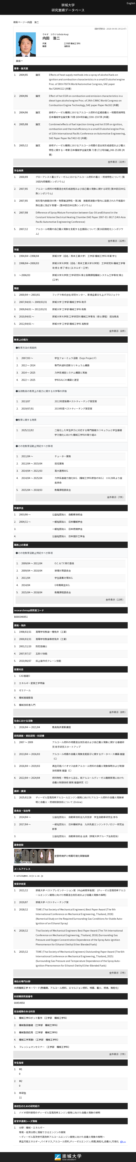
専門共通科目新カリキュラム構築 (72, 365)
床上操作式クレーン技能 (48, 660)
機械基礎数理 (26, 697)
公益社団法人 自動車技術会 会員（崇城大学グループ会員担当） (86, 836)
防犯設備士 (41, 646)
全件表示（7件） (116, 497)
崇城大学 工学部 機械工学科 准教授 (70, 323)
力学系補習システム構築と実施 (71, 372)
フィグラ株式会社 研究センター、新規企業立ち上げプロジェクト (86, 294)
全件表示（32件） (117, 241)
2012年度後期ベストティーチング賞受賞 (76, 401)
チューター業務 (63, 456)
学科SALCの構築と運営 (67, 379)
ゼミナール (25, 690)
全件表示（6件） (118, 331)
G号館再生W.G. (62, 585)
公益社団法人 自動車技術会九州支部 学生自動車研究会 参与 (85, 817)
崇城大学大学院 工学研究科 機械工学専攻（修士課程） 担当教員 (85, 316)
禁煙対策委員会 (63, 570)
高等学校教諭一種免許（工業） (52, 631)
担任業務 (59, 463)
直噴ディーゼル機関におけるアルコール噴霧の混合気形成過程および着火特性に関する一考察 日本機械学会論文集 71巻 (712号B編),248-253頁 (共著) (87, 150)
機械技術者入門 (27, 704)
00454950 (19, 1002)
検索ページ (19, 22)
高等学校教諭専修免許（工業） (52, 639)
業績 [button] (18, 61)
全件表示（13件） (115, 599)
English (131, 3)
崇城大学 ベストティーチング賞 (52, 902)
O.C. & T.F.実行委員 (64, 563)
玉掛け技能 (41, 653)
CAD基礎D (24, 675)
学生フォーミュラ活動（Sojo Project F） (76, 358)
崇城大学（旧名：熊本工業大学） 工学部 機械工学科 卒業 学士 (84, 256)
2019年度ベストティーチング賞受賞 (73, 408)
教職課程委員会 (63, 489)
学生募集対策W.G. (64, 577)
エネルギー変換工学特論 (32, 683)
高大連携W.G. (61, 470)
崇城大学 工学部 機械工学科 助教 (69, 309)
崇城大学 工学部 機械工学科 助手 (69, 302)
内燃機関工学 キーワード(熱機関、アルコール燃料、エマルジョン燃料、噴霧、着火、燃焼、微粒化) (66, 987)
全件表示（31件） (117, 162)
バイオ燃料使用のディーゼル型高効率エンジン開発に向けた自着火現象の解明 (59, 1112)
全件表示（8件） (118, 712)
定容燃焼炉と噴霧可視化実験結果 (71, 855)
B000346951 (21, 616)
